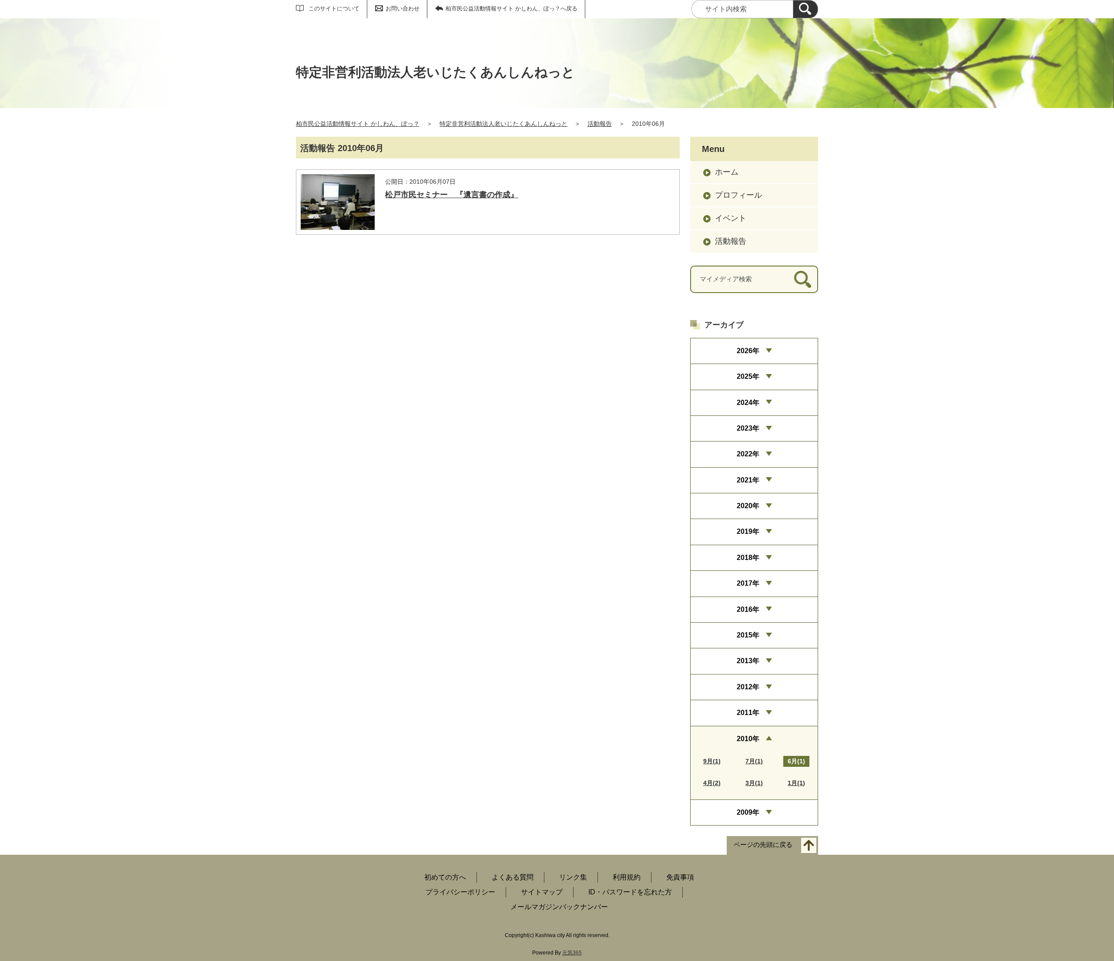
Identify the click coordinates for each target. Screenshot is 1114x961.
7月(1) (754, 761)
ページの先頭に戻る (763, 845)
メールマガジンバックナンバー (559, 906)
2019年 (748, 531)
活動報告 (599, 123)
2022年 (748, 454)
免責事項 (680, 877)
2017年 (748, 583)
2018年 (748, 557)
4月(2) (712, 782)
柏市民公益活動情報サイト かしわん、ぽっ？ (357, 123)
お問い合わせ (402, 8)
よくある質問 (513, 877)
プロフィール (738, 195)
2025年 (748, 376)
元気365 (572, 953)
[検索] (805, 9)
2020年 (748, 505)
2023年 (748, 428)
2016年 (748, 609)
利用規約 (627, 877)
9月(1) (712, 761)
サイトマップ (542, 892)
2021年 (748, 480)
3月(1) (754, 782)
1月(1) (796, 782)
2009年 (748, 812)
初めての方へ (445, 877)
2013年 (748, 660)
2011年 (748, 712)
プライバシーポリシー (460, 892)
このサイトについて (334, 8)
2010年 (748, 738)
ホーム (726, 172)
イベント (730, 218)
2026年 (748, 350)
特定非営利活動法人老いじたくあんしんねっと (503, 123)
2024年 (748, 402)
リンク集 (573, 877)
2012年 (748, 687)
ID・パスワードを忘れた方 (630, 892)
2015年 (748, 635)
